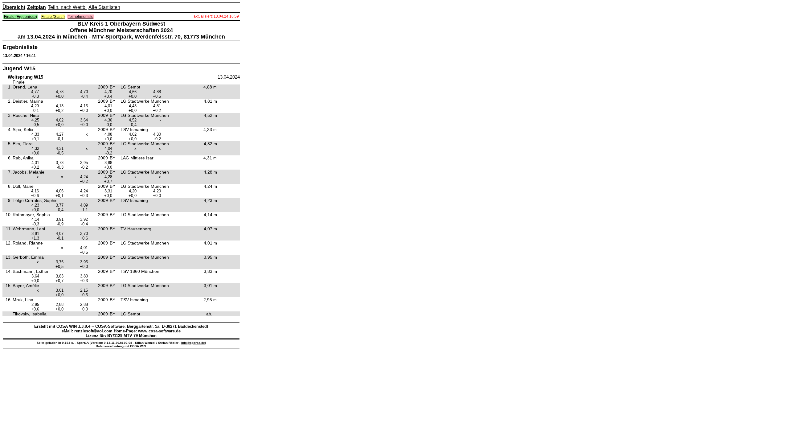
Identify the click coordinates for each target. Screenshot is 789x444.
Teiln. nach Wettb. (67, 7)
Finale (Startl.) (53, 16)
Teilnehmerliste (80, 16)
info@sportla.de (193, 342)
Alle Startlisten (104, 7)
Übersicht (13, 7)
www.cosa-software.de (159, 331)
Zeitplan (36, 7)
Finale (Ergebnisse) (20, 16)
